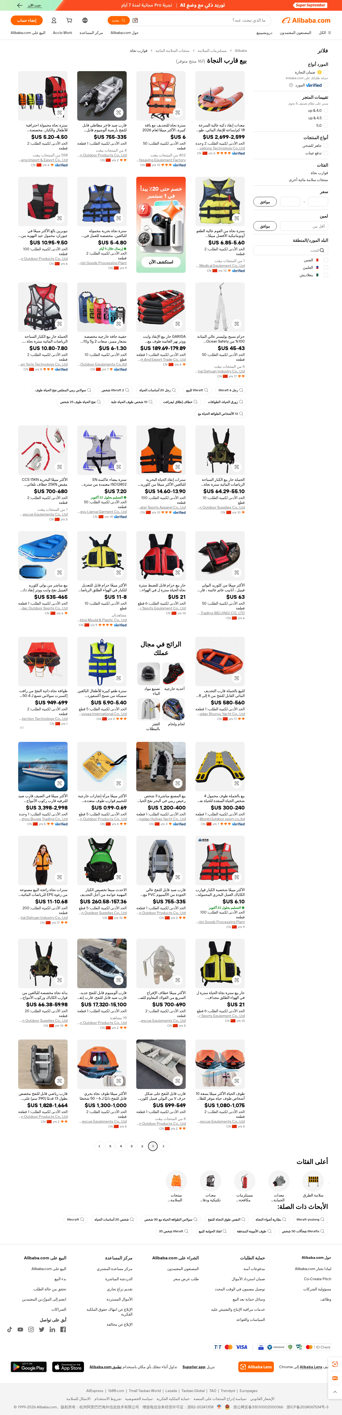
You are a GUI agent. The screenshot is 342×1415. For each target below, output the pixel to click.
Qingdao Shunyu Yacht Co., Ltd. (220, 714)
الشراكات (58, 1309)
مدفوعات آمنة (254, 1269)
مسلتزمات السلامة (212, 50)
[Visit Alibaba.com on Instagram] (31, 1329)
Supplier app (193, 1367)
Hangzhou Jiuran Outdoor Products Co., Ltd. (43, 258)
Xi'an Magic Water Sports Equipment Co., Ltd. (161, 608)
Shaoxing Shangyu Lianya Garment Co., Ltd (102, 511)
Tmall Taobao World (145, 1391)
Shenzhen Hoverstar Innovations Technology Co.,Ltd (220, 148)
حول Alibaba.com (316, 1257)
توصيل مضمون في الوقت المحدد (240, 1289)
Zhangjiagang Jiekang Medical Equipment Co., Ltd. (220, 265)
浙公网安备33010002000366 (258, 1407)
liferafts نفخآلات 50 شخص (300, 1231)
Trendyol (228, 1391)
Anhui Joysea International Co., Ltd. (102, 714)
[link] (335, 1364)
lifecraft (73, 1219)
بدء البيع (60, 1279)
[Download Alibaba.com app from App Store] (68, 1367)
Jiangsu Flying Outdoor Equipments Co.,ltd (102, 364)
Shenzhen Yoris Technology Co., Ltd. (43, 364)
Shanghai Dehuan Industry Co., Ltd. (220, 371)
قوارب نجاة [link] (138, 50)
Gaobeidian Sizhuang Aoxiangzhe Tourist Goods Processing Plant (102, 263)
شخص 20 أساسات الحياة (112, 1219)
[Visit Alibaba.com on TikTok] (9, 1329)
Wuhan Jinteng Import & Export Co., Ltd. (43, 160)
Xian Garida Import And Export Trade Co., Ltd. (161, 359)
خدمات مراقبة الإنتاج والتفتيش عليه (238, 1309)
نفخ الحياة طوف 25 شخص (78, 402)
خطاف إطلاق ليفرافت (177, 402)
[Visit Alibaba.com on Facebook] (63, 1329)
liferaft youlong (308, 1219)
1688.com (116, 1391)
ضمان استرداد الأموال (248, 1279)
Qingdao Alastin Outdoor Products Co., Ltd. (102, 155)
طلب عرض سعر (186, 1279)
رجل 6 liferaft (228, 390)
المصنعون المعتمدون (183, 1269)
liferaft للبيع (194, 390)
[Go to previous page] (163, 1146)
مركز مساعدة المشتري (115, 1269)
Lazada (171, 1391)
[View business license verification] (219, 1407)
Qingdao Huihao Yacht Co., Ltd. (161, 819)
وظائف (325, 1299)
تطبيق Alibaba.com (106, 1367)
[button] (135, 20)
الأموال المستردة (120, 1299)
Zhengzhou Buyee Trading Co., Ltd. (43, 819)
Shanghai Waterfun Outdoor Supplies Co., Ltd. (220, 507)
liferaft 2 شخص (113, 390)
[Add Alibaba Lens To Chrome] (256, 1367)
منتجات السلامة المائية (173, 50)
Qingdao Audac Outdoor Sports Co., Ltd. (43, 608)
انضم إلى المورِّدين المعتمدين (44, 1299)
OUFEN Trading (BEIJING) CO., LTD (220, 613)
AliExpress (94, 1391)
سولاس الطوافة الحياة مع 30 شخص (168, 1219)
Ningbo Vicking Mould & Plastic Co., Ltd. (102, 620)
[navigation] (290, 599)
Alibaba (241, 50)
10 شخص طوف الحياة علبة (129, 402)
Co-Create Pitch (317, 1279)
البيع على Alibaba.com (49, 1269)
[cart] (69, 21)
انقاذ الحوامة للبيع (210, 1231)
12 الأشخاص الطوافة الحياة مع (218, 414)
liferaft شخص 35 (171, 1231)
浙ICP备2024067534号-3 (307, 1407)
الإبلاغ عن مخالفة (120, 1324)
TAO (212, 1391)
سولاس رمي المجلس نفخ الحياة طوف (60, 390)
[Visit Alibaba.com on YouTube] (20, 1329)
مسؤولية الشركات (317, 1289)
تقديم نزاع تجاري (120, 1289)
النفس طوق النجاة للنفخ (224, 1219)
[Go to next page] (99, 1146)
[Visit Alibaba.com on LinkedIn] (52, 1329)
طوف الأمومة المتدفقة (251, 1231)
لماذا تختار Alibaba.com (313, 1269)
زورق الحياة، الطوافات (223, 402)
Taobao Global (193, 1391)
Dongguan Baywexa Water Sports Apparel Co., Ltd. (161, 507)
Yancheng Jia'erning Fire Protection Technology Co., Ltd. (43, 718)
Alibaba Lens (311, 1367)
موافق (265, 202)
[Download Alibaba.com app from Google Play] (29, 1367)
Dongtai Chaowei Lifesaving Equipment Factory (161, 160)
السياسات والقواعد (250, 1319)
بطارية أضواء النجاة (268, 1219)
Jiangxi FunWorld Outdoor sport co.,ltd (220, 819)
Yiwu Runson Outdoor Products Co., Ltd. (102, 819)
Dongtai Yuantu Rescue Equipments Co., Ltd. (43, 514)
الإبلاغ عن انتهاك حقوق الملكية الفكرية (110, 1311)
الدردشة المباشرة (119, 1279)
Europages (249, 1391)
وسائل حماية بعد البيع (249, 1299)
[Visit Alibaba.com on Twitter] (41, 1329)
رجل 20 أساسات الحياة (155, 390)
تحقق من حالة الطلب (49, 1289)
